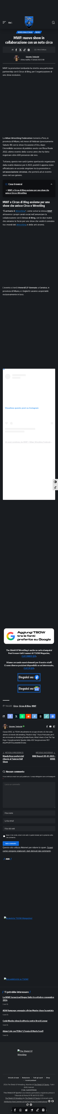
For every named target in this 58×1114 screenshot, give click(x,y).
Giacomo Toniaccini (32, 57)
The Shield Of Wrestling (14, 1098)
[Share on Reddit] (26, 1110)
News (37, 32)
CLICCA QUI (29, 668)
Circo (15, 706)
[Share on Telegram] (32, 1110)
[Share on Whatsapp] (20, 1110)
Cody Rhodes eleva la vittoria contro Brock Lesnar (25, 1021)
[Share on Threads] (40, 716)
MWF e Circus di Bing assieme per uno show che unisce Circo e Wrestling (27, 191)
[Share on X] (20, 50)
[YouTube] (50, 726)
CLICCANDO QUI (29, 656)
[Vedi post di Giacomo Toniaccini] (16, 58)
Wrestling (20, 211)
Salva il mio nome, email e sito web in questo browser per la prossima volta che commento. (29, 836)
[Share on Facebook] (16, 50)
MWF (49, 211)
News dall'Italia (25, 32)
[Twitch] (54, 726)
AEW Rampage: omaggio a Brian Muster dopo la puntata (28, 1010)
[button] (5, 22)
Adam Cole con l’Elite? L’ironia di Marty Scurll (23, 1031)
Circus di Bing (25, 706)
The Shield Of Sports (41, 1085)
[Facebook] (47, 726)
